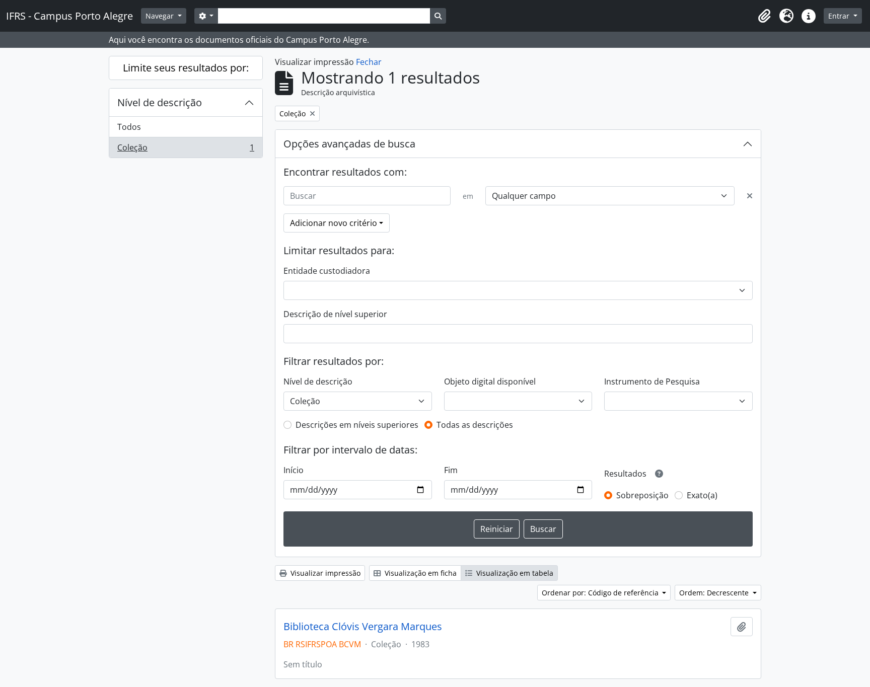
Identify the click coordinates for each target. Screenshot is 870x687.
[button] (764, 16)
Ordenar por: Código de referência (601, 592)
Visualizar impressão (324, 573)
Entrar (839, 16)
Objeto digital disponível (490, 381)
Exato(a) (702, 495)
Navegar (161, 16)
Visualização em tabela (513, 573)
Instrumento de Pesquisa (652, 381)
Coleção (185, 150)
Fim (451, 470)
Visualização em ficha (420, 573)
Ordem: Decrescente (715, 592)
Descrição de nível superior (335, 314)
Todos (129, 126)
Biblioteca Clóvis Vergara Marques (362, 627)
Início (293, 470)
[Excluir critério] (750, 196)
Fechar (369, 61)
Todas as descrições (475, 424)
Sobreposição (642, 495)
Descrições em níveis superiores (357, 424)
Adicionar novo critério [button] (333, 222)
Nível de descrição (159, 102)
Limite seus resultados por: (186, 67)
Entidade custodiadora (326, 270)
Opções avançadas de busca (349, 143)
